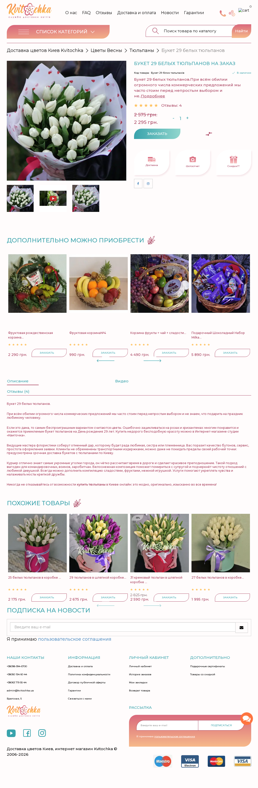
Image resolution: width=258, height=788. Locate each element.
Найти (241, 31)
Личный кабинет (140, 666)
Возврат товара (139, 690)
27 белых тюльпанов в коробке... (217, 577)
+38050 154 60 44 (17, 674)
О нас (71, 12)
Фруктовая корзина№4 (54, 333)
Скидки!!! (234, 166)
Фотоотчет (193, 166)
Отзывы (104, 12)
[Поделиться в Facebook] (138, 183)
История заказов (140, 674)
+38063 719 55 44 (16, 682)
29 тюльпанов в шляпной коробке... (97, 577)
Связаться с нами (80, 698)
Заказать (157, 133)
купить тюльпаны (91, 484)
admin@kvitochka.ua (20, 690)
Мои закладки (138, 682)
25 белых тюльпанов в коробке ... (34, 577)
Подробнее (153, 96)
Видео (121, 381)
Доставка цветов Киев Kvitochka (45, 50)
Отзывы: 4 (171, 105)
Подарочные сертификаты (207, 666)
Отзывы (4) (18, 391)
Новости (170, 12)
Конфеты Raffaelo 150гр (237, 333)
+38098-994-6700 (17, 666)
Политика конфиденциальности (89, 674)
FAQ (86, 12)
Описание (17, 381)
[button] (119, 197)
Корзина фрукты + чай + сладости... (125, 333)
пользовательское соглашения (74, 639)
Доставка (152, 165)
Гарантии (194, 12)
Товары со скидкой (202, 674)
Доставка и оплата (136, 12)
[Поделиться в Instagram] (148, 183)
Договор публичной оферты (87, 682)
